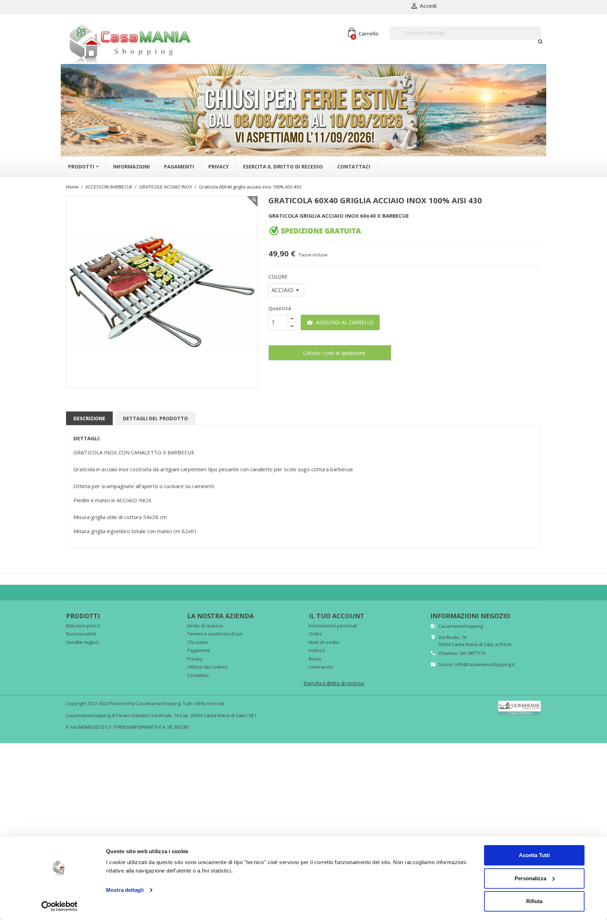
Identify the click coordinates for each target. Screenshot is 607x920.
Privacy (195, 659)
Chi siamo (197, 642)
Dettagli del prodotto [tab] (155, 418)
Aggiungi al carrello (340, 322)
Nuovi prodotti (81, 634)
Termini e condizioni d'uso (215, 634)
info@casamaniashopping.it (485, 664)
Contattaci (198, 675)
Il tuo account (336, 616)
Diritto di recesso (205, 625)
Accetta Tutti (534, 855)
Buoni (315, 659)
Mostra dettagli (125, 890)
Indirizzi (317, 650)
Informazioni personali (333, 625)
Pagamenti (198, 650)
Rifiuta (534, 901)
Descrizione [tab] (89, 418)
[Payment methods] (519, 707)
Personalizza (530, 878)
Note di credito (324, 642)
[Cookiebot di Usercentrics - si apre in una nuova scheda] (59, 906)
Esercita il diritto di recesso (334, 683)
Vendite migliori (82, 642)
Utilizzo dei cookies (207, 667)
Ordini (315, 634)
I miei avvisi (321, 667)
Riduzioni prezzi (83, 625)
